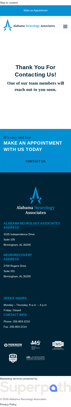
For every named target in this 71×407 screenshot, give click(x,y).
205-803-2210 (21, 321)
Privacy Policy (8, 404)
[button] (65, 26)
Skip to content (9, 2)
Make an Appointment (36, 10)
